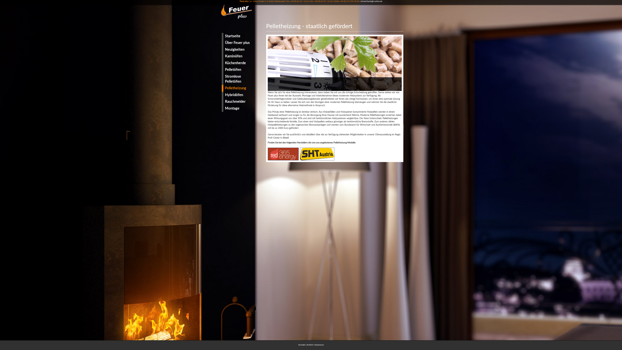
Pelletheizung (235, 88)
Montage (232, 108)
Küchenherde (235, 63)
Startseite (232, 36)
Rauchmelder (235, 101)
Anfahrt (310, 345)
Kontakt (301, 345)
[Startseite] (237, 12)
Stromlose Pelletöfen (233, 79)
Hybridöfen (234, 95)
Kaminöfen (233, 56)
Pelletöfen (233, 69)
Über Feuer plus (237, 43)
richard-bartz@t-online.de (371, 1)
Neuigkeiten (234, 49)
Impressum (319, 345)
